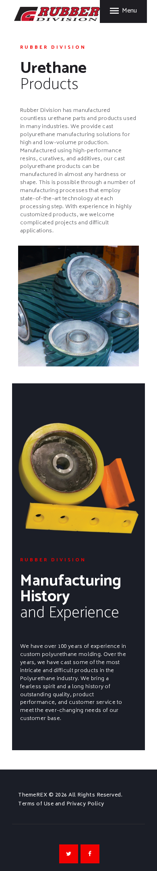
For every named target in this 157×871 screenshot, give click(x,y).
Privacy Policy (85, 804)
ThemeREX (32, 795)
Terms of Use (36, 804)
